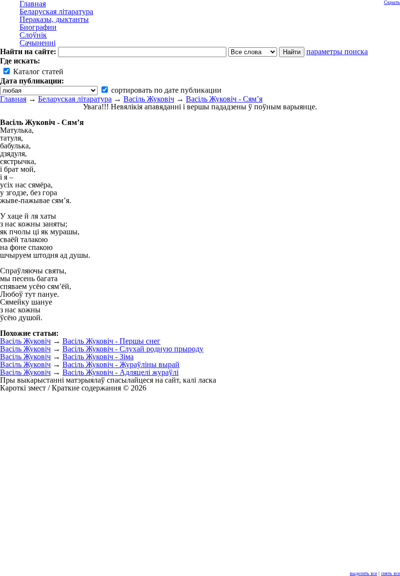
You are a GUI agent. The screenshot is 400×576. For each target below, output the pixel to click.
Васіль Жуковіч (148, 99)
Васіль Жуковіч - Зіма (98, 356)
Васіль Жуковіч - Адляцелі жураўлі (120, 372)
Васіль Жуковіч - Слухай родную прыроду (132, 349)
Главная (13, 99)
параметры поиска (337, 51)
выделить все (363, 573)
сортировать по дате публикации (165, 90)
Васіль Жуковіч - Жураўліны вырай (121, 364)
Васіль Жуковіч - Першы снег (111, 341)
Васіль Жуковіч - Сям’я (224, 99)
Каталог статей (37, 71)
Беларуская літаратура (75, 99)
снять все (390, 573)
